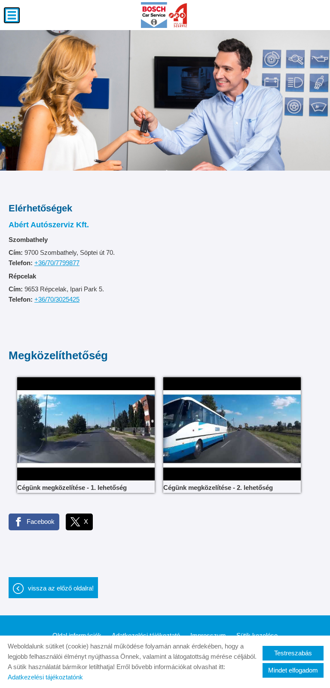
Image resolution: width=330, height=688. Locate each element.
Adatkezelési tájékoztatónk (45, 677)
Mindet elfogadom (293, 670)
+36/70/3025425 (56, 299)
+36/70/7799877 (56, 262)
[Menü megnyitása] (11, 15)
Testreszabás (293, 653)
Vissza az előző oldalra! (61, 588)
